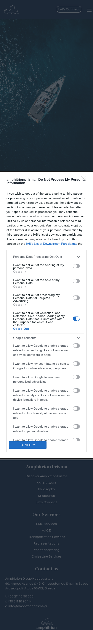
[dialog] (46, 315)
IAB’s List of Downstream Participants (51, 243)
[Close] (84, 180)
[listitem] (46, 256)
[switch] (76, 266)
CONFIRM (28, 445)
